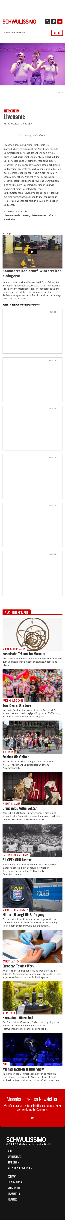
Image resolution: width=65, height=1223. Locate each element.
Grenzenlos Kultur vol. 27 (20, 808)
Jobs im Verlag (15, 1182)
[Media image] (32, 634)
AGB (10, 1151)
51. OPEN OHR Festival (17, 859)
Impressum (13, 1162)
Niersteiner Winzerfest (18, 1017)
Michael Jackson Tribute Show (23, 1069)
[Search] (47, 21)
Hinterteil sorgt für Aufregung (23, 914)
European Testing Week (18, 966)
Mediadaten (14, 1188)
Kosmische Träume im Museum (24, 653)
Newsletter (14, 1194)
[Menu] (59, 21)
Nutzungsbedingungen (20, 1168)
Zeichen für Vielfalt (16, 756)
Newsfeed (12, 1199)
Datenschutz (15, 1156)
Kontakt (12, 1176)
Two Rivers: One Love (17, 705)
